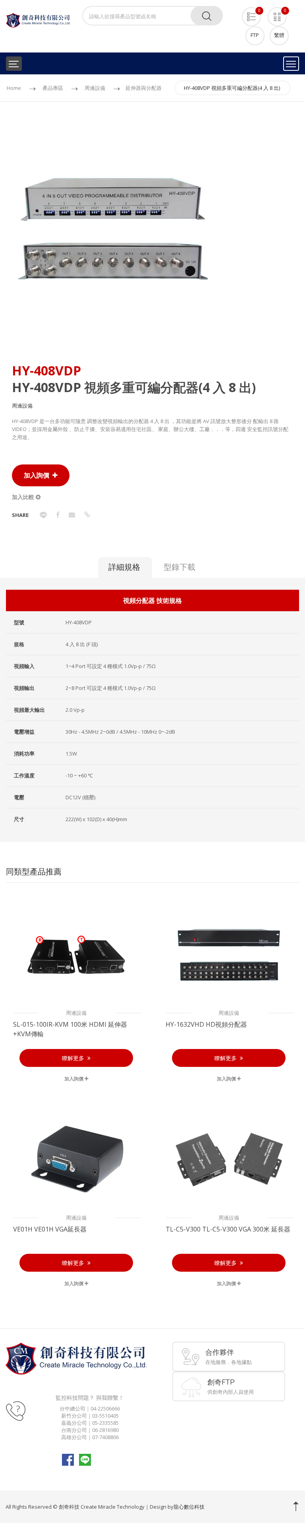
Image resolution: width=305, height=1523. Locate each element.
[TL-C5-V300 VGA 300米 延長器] (229, 1159)
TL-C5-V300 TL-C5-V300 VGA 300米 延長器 (228, 1229)
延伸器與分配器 (143, 87)
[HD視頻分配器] (229, 954)
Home (14, 87)
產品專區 (52, 87)
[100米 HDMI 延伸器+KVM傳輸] (76, 954)
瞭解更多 (74, 1058)
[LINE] (43, 514)
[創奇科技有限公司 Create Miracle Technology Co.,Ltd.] (38, 19)
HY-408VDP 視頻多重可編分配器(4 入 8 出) (232, 87)
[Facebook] (58, 514)
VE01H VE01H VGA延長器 (50, 1229)
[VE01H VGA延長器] (76, 1159)
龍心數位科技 (189, 1506)
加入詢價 (38, 475)
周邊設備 (95, 87)
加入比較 (24, 497)
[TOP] (296, 1506)
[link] (87, 514)
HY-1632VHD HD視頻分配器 (206, 1024)
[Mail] (72, 514)
